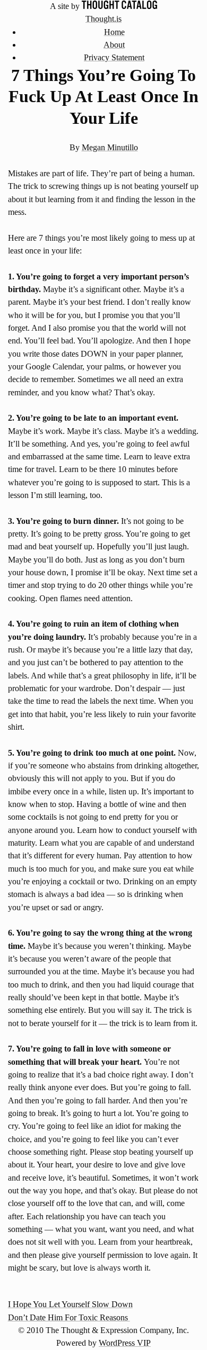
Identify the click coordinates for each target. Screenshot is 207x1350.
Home (114, 32)
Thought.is (103, 19)
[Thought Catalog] (119, 6)
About (114, 45)
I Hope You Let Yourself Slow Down (70, 1304)
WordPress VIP (125, 1343)
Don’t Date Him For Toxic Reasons (69, 1317)
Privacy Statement (114, 57)
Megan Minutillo (110, 147)
